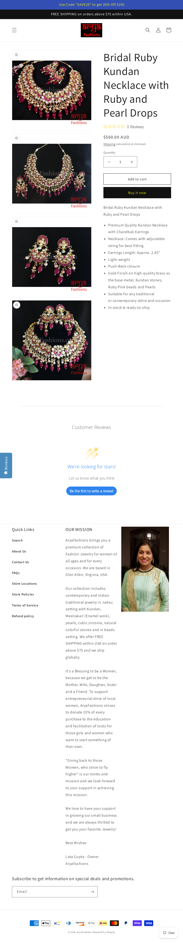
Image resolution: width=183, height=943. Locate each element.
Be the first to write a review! (91, 491)
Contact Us (20, 562)
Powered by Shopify (103, 932)
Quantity (109, 152)
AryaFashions (84, 932)
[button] (14, 30)
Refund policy (23, 616)
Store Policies (23, 594)
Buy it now (137, 192)
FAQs (16, 573)
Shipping (109, 144)
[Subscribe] (92, 891)
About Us (19, 551)
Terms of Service (25, 605)
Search (17, 540)
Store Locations (24, 583)
